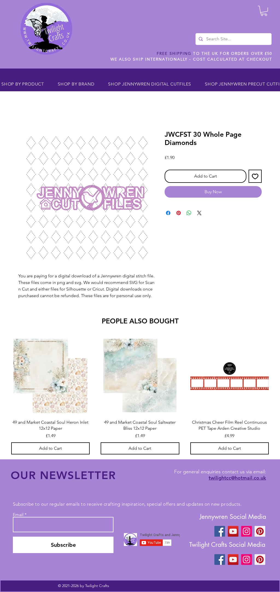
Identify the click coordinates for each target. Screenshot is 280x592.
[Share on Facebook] (168, 213)
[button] (264, 11)
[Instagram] (246, 531)
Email (18, 515)
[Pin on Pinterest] (178, 213)
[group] (140, 395)
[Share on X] (199, 213)
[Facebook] (219, 531)
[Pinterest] (260, 531)
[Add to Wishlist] (255, 176)
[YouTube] (233, 531)
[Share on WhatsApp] (189, 213)
